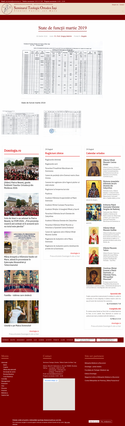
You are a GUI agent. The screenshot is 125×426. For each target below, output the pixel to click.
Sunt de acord (94, 421)
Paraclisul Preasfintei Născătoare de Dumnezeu (59, 169)
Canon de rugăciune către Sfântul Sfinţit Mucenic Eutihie (60, 233)
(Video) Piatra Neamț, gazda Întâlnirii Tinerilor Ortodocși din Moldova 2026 (18, 185)
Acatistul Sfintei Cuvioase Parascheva (59, 205)
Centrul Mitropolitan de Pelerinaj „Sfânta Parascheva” (102, 380)
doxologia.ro (34, 331)
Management (5, 381)
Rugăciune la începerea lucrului (57, 189)
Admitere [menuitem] (29, 340)
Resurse (4, 388)
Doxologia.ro (12, 150)
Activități (4, 379)
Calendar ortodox (95, 153)
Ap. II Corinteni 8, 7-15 (114, 304)
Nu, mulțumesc (106, 421)
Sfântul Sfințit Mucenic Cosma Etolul (109, 162)
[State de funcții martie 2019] (20, 123)
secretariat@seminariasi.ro (13, 1)
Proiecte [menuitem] (56, 340)
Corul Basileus (8, 376)
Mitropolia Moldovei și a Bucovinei (23, 4)
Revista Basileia (8, 374)
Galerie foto (5, 395)
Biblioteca (4, 393)
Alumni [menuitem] (63, 340)
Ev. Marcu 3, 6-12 (115, 319)
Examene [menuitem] (41, 340)
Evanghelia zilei (115, 308)
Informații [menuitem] (5, 340)
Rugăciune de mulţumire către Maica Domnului (59, 240)
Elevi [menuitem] (35, 340)
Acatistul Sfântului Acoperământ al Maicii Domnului (61, 199)
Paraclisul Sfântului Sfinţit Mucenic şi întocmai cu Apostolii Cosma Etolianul (59, 226)
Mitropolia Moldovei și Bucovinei (95, 363)
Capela (5, 367)
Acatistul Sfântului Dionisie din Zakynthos (61, 220)
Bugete (84, 36)
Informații (4, 362)
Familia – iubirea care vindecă (17, 295)
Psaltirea (48, 193)
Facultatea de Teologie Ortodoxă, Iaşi (97, 370)
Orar (2, 386)
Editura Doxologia (90, 373)
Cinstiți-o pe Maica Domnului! (17, 325)
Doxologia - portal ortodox (93, 366)
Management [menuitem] (21, 340)
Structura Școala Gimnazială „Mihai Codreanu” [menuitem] (85, 340)
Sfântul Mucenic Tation (110, 249)
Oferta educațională (9, 369)
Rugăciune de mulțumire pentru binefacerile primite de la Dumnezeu (62, 247)
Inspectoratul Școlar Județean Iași (43, 4)
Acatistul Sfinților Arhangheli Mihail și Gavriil (62, 209)
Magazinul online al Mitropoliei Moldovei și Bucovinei (102, 377)
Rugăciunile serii (51, 164)
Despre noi (115, 4)
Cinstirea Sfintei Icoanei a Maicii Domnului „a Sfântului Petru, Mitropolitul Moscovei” (110, 273)
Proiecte (4, 390)
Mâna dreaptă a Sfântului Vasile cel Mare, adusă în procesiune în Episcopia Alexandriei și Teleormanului (20, 260)
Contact (122, 4)
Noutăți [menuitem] (12, 340)
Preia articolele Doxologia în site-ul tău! (24, 334)
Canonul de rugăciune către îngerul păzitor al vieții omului (62, 183)
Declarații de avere (9, 372)
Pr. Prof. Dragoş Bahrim (63, 36)
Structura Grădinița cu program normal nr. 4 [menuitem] (107, 340)
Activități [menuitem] (49, 340)
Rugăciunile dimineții (53, 159)
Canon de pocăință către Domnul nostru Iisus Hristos (62, 176)
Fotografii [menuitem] (70, 340)
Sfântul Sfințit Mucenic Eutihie (109, 229)
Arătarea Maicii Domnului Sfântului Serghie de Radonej (111, 207)
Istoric (5, 365)
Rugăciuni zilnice (54, 153)
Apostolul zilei (115, 293)
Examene (4, 383)
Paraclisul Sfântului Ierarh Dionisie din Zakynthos (59, 214)
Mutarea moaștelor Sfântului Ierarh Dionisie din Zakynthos (111, 184)
